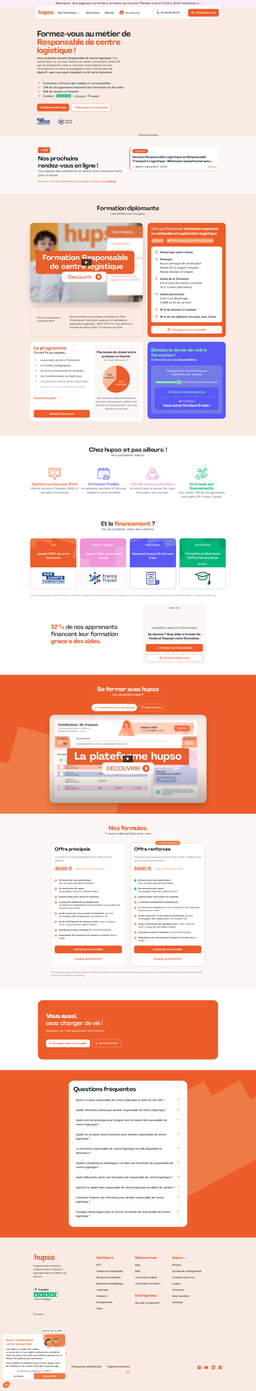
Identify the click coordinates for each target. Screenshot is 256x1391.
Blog (137, 1265)
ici (197, 3)
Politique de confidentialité (86, 1366)
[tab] (128, 1100)
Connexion (178, 1289)
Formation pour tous (183, 1277)
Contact (176, 1283)
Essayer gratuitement (88, 958)
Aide (137, 1271)
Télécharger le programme (91, 107)
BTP (98, 1265)
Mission (176, 1265)
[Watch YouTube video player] (86, 262)
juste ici (111, 181)
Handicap (177, 1302)
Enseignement (104, 1302)
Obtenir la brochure (61, 413)
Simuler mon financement (176, 647)
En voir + (202, 563)
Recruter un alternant (147, 1302)
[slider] (179, 382)
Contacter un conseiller (88, 949)
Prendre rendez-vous (53, 107)
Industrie (101, 1296)
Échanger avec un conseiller (189, 329)
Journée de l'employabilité (186, 1271)
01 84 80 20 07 (170, 12)
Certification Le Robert (147, 1283)
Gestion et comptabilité (109, 1271)
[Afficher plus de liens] (128, 1372)
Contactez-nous (205, 12)
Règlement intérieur (118, 1366)
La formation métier (146, 1277)
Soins (99, 1308)
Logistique (102, 1289)
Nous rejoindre (180, 1296)
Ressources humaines (108, 1277)
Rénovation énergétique (109, 1283)
